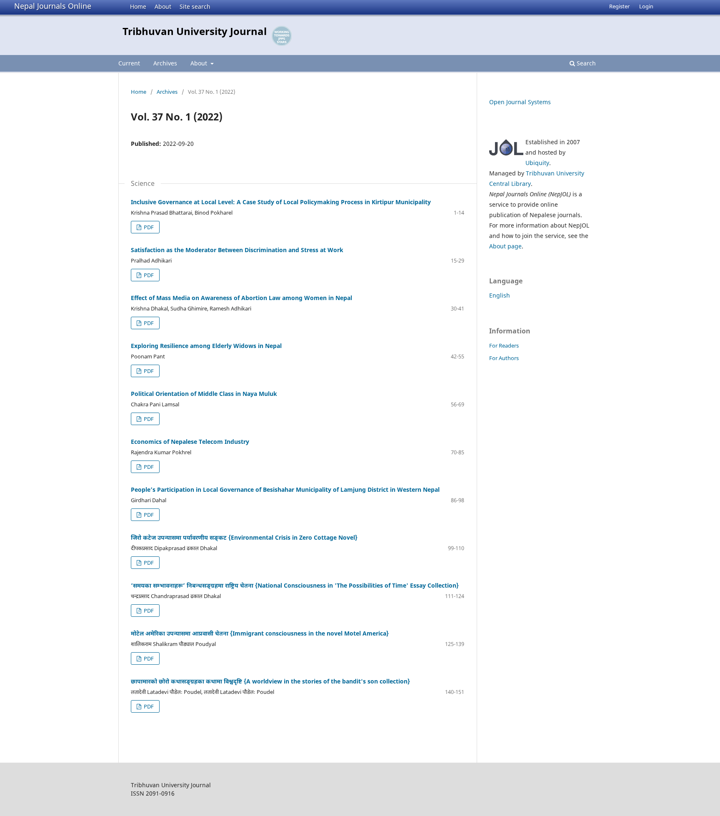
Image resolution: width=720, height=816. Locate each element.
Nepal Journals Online (52, 6)
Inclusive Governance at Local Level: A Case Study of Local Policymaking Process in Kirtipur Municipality (281, 202)
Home (138, 6)
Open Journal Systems (520, 102)
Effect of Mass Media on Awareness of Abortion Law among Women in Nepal (241, 298)
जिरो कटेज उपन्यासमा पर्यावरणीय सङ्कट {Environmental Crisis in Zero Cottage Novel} (244, 537)
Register (619, 6)
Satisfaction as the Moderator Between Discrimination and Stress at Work (237, 250)
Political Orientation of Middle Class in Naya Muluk (204, 394)
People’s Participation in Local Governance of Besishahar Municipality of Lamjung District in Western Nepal (285, 489)
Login (646, 6)
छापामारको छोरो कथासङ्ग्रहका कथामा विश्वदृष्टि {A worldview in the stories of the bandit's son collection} (270, 681)
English (499, 295)
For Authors (504, 358)
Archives (165, 63)
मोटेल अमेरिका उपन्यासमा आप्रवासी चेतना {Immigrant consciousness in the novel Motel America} (260, 633)
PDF (148, 227)
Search (585, 63)
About (163, 6)
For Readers (504, 345)
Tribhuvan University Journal (194, 31)
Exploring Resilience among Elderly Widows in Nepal (206, 346)
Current (129, 63)
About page (505, 246)
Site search (195, 6)
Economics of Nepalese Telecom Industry (190, 442)
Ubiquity (537, 163)
